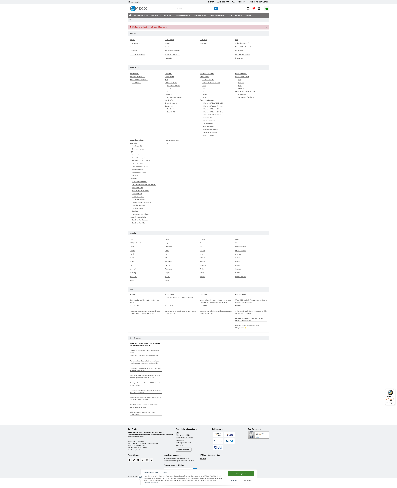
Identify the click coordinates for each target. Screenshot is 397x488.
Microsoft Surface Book (210, 129)
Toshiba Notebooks (209, 121)
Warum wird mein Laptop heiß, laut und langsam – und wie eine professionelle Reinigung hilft (215, 301)
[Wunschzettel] (253, 8)
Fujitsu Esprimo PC (171, 82)
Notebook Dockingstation (138, 217)
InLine (132, 258)
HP (203, 91)
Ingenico (238, 254)
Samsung (241, 88)
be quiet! (167, 243)
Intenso (202, 258)
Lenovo (205, 97)
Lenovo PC (168, 94)
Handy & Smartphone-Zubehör (245, 91)
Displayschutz (136, 82)
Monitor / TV (169, 100)
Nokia (239, 85)
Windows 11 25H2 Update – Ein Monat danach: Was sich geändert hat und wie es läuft (145, 312)
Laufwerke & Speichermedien (141, 202)
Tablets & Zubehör (208, 135)
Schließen (234, 480)
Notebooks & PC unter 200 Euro (213, 112)
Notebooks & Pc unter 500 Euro (213, 106)
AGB (177, 432)
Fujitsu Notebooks (208, 127)
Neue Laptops (204, 76)
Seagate (167, 273)
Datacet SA (168, 246)
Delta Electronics (240, 246)
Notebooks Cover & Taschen (141, 161)
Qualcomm (238, 269)
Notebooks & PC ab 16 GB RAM (213, 103)
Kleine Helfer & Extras (139, 172)
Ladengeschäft (223, 2)
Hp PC (167, 91)
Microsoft (133, 269)
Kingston (203, 261)
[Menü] (393, 390)
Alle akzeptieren (241, 474)
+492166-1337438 (139, 441)
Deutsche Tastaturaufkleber (141, 155)
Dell (204, 88)
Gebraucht (133, 178)
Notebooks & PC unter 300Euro (212, 109)
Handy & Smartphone (242, 76)
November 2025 (135, 306)
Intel (166, 258)
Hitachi (132, 254)
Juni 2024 (203, 306)
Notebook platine (137, 208)
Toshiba (202, 276)
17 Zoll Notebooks (208, 79)
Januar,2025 (169, 306)
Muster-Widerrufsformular (184, 437)
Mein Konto (242, 2)
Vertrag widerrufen (184, 449)
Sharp (202, 273)
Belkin (202, 243)
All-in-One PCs (169, 76)
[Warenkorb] (266, 8)
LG (131, 265)
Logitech (203, 265)
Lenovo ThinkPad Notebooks (212, 115)
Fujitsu (205, 94)
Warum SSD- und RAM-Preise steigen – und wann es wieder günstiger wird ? (251, 301)
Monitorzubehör (137, 146)
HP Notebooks (207, 118)
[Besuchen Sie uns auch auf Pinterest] (143, 460)
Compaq (132, 246)
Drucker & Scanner (171, 103)
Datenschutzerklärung (171, 461)
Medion (237, 265)
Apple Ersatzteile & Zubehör (138, 79)
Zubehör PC (171, 112)
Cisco (237, 243)
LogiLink (167, 265)
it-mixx (237, 258)
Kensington (168, 261)
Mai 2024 (238, 306)
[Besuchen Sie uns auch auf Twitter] (134, 460)
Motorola (241, 82)
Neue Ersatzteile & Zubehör (211, 82)
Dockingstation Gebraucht (140, 220)
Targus (167, 276)
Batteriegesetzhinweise (183, 443)
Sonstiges (135, 211)
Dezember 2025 (240, 295)
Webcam (135, 175)
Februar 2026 (169, 295)
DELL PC (168, 88)
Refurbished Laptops (207, 100)
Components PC (170, 106)
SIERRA (237, 273)
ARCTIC (202, 239)
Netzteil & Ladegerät (138, 158)
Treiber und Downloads (259, 2)
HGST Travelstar (240, 250)
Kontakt (210, 2)
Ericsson (132, 250)
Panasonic (168, 269)
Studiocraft (133, 276)
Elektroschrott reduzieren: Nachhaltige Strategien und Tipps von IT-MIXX (216, 312)
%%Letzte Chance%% (172, 140)
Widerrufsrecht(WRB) (183, 435)
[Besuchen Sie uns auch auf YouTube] (138, 460)
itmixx (132, 261)
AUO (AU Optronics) (136, 243)
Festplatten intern (137, 196)
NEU (131, 152)
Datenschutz (180, 440)
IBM (201, 254)
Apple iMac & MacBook (137, 76)
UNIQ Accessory (240, 276)
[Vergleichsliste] (248, 8)
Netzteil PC (170, 109)
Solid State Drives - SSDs (140, 166)
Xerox (132, 280)
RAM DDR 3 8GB (137, 164)
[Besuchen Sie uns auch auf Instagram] (147, 460)
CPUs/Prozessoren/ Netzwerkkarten (143, 184)
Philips (202, 269)
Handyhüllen (242, 94)
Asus (204, 85)
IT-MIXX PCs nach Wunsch (173, 97)
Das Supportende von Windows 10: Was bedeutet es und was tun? (180, 312)
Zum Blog (203, 458)
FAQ (233, 2)
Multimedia (133, 143)
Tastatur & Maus (137, 169)
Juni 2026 (133, 295)
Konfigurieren (248, 480)
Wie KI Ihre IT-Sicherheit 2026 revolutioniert (179, 298)
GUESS (202, 250)
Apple (239, 79)
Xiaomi (167, 280)
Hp (166, 254)
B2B (167, 143)
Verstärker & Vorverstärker (140, 190)
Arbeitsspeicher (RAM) (139, 181)
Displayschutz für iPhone (246, 97)
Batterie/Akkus (137, 193)
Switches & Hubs (137, 187)
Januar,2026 (204, 295)
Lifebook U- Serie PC (173, 85)
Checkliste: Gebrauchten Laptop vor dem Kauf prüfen (144, 301)
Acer (166, 79)
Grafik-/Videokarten (138, 199)
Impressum (179, 445)
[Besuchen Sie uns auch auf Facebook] (129, 460)
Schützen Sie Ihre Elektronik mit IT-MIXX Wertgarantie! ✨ (248, 327)
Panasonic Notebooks (210, 132)
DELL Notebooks (208, 124)
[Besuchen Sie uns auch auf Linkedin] (151, 460)
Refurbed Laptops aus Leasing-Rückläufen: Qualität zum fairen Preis (249, 319)
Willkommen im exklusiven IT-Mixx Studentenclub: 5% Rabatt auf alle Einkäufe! (251, 312)
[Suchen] (216, 8)
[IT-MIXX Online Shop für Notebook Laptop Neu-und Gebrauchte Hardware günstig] (137, 8)
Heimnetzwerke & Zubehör (140, 214)
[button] (259, 8)
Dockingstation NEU (138, 223)
